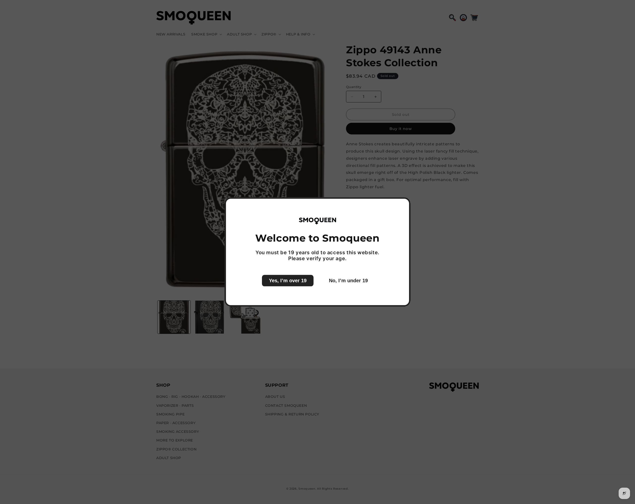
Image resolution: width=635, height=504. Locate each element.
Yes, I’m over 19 (288, 281)
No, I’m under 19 (348, 281)
